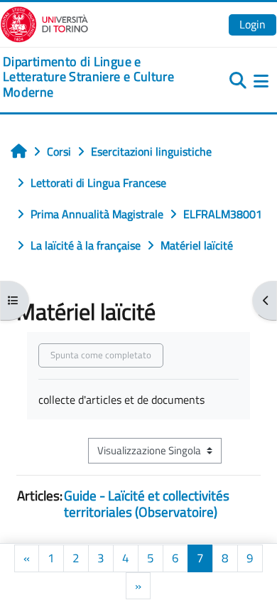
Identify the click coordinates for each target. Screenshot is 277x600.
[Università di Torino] (44, 22)
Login (252, 24)
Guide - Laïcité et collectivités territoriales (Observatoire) (146, 503)
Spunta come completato (100, 355)
